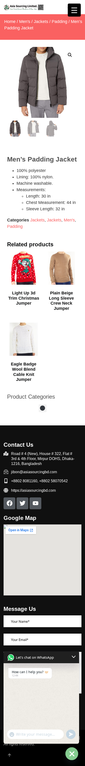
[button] (70, 55)
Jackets (41, 21)
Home (10, 21)
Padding (59, 21)
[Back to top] (9, 755)
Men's (24, 21)
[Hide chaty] (71, 753)
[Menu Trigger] (74, 10)
